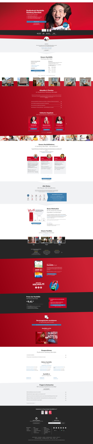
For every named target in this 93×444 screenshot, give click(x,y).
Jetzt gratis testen (36, 21)
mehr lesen (48, 168)
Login (57, 438)
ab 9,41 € (48, 33)
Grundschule (46, 191)
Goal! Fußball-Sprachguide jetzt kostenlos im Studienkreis (40, 103)
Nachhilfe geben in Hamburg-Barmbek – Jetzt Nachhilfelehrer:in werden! (42, 107)
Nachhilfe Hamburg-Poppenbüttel (30, 370)
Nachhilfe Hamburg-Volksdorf (57, 370)
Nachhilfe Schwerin (28, 378)
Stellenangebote (29, 430)
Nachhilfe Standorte (46, 428)
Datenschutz (58, 437)
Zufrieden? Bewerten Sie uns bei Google (36, 254)
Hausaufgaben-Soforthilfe (47, 431)
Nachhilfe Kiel (55, 377)
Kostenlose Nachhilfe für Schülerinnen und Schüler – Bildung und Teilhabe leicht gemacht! (45, 101)
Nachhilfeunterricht (63, 215)
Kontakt (54, 438)
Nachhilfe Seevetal (28, 377)
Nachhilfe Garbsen (55, 378)
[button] (8, 81)
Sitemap (51, 438)
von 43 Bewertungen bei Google (44, 30)
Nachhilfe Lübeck (42, 377)
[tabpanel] (8, 81)
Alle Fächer (35, 431)
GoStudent (44, 437)
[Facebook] (54, 428)
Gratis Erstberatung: (46, 132)
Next (66, 123)
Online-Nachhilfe (46, 430)
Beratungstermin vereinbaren (38, 70)
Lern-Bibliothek (46, 432)
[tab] (28, 195)
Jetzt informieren (46, 129)
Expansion (28, 429)
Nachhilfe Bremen (42, 378)
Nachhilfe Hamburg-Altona (43, 370)
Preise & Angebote (36, 428)
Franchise (28, 428)
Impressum (54, 437)
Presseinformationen (36, 432)
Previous (26, 123)
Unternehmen (40, 437)
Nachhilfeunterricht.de (49, 437)
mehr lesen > (46, 97)
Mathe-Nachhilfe (54, 194)
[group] (34, 123)
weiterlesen (46, 254)
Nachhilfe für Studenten (47, 429)
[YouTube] (58, 428)
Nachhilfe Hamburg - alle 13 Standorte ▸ (46, 365)
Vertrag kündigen (36, 429)
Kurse (44, 433)
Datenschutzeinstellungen (38, 438)
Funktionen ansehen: (50, 271)
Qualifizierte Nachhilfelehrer (37, 430)
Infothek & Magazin (34, 437)
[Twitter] (56, 428)
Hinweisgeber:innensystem (45, 438)
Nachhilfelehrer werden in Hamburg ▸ (46, 152)
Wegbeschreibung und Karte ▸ (35, 65)
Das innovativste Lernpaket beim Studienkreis (38, 105)
